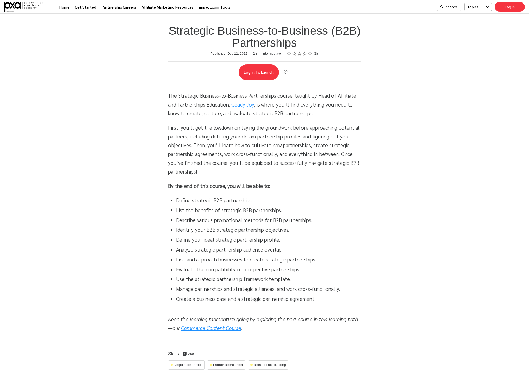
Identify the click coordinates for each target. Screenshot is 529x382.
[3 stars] (299, 53)
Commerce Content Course (211, 327)
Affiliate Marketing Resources (168, 6)
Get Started (85, 6)
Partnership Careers (119, 6)
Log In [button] (510, 6)
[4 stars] (304, 53)
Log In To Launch (259, 72)
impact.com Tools (215, 6)
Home (64, 6)
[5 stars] (310, 53)
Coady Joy (242, 104)
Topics (472, 6)
